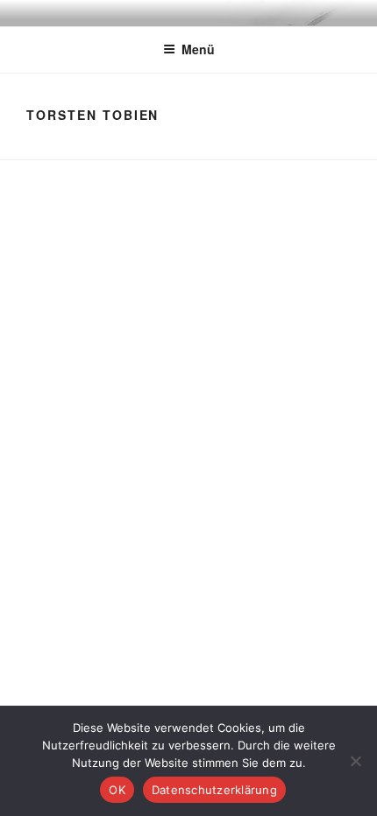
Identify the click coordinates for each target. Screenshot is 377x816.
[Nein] (355, 761)
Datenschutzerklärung (214, 790)
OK (117, 790)
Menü (198, 49)
